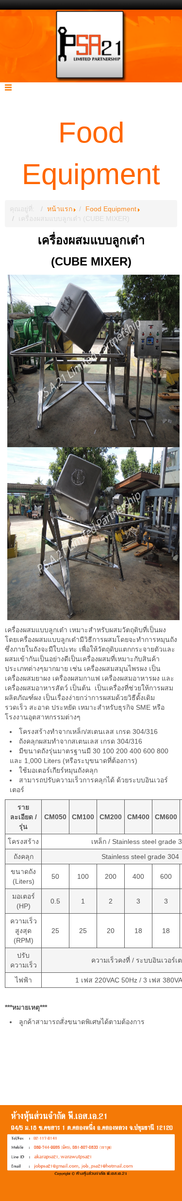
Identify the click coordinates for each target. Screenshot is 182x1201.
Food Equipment (110, 209)
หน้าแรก (59, 209)
